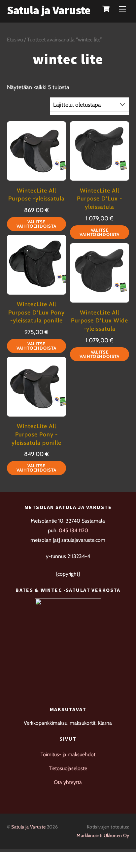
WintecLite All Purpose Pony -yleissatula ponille (36, 434)
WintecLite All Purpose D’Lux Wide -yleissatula (99, 320)
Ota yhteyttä (68, 782)
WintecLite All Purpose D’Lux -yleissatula (99, 198)
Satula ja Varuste (28, 827)
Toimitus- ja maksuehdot (68, 754)
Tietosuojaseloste (68, 768)
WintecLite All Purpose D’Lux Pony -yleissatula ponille (36, 312)
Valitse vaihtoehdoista (36, 224)
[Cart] (106, 9)
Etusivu (15, 39)
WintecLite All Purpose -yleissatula (36, 194)
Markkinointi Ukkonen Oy (103, 835)
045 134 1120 (73, 530)
